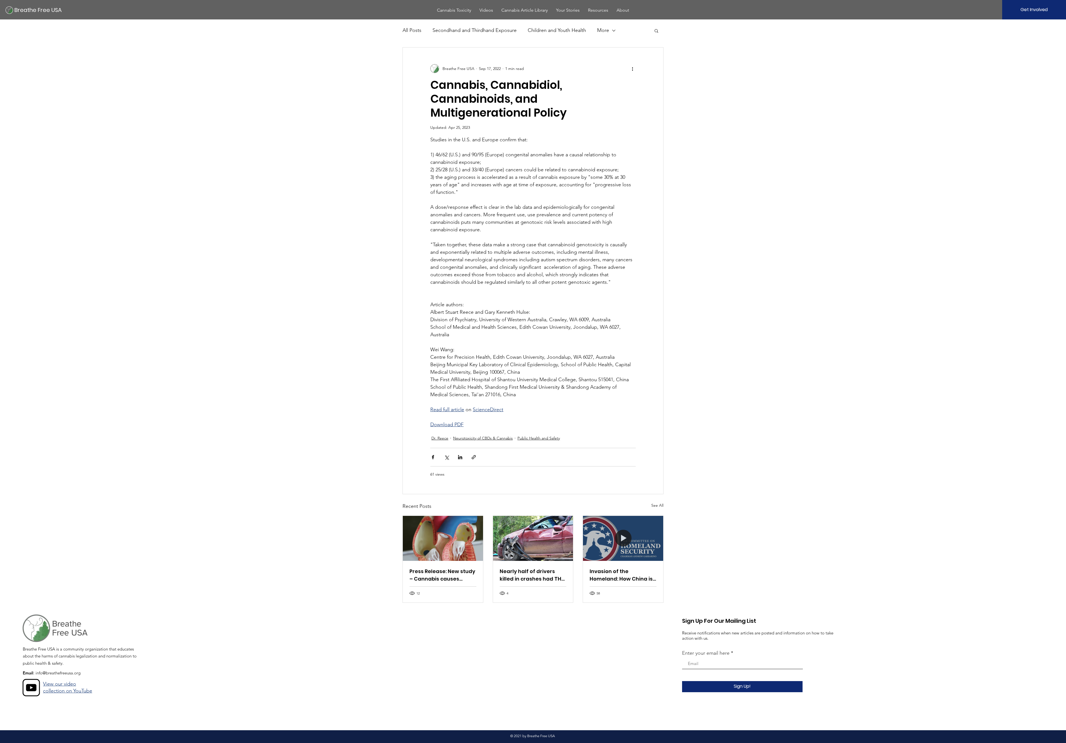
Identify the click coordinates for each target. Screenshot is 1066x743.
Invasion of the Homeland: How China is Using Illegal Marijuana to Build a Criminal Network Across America (623, 575)
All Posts (412, 30)
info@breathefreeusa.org (58, 673)
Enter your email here (706, 653)
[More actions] (632, 68)
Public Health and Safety (538, 438)
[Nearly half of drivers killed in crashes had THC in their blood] (533, 538)
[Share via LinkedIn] (460, 457)
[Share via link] (473, 457)
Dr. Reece (439, 438)
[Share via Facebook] (433, 457)
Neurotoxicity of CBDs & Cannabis (483, 438)
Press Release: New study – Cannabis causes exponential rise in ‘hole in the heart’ (442, 575)
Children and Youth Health (557, 30)
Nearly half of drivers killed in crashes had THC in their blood (532, 575)
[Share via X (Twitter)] (446, 457)
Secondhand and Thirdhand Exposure (475, 30)
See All (657, 505)
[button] (454, 10)
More (603, 30)
